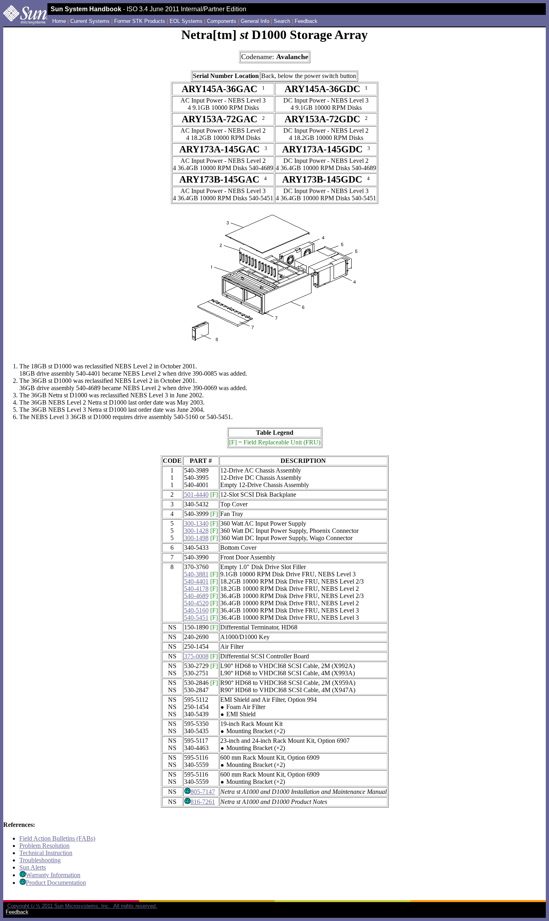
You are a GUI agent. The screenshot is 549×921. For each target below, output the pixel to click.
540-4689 (196, 595)
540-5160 (196, 610)
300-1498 (196, 538)
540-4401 (196, 581)
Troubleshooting (40, 860)
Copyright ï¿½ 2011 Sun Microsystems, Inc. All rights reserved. (82, 906)
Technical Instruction (45, 852)
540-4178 (196, 588)
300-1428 (196, 530)
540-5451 (196, 617)
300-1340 (196, 523)
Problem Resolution (44, 845)
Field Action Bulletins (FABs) (57, 838)
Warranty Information (53, 875)
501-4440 (196, 494)
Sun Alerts (32, 867)
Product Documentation (56, 882)
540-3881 (196, 574)
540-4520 (196, 603)
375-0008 (196, 656)
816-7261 (203, 801)
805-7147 (203, 791)
